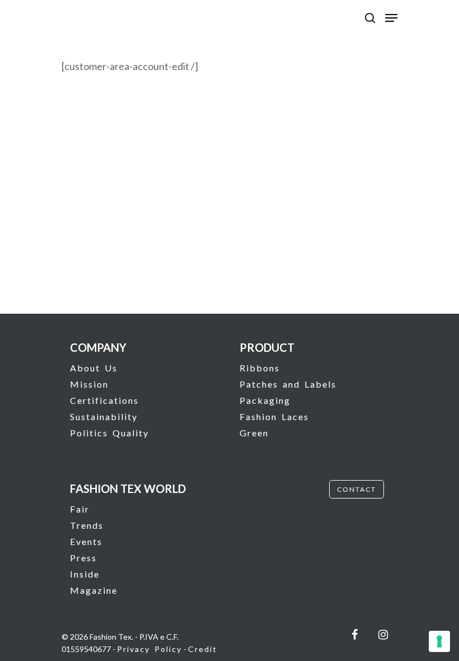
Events (86, 541)
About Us (94, 367)
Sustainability (104, 416)
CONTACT (356, 489)
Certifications (104, 400)
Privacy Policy (149, 649)
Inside (85, 574)
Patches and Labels (288, 384)
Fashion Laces (274, 416)
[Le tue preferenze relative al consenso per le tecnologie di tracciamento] (439, 641)
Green (254, 432)
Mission (89, 384)
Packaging (265, 400)
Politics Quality (109, 432)
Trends (87, 525)
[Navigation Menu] (391, 18)
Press (83, 557)
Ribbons (260, 367)
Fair (80, 509)
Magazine (94, 590)
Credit (202, 649)
